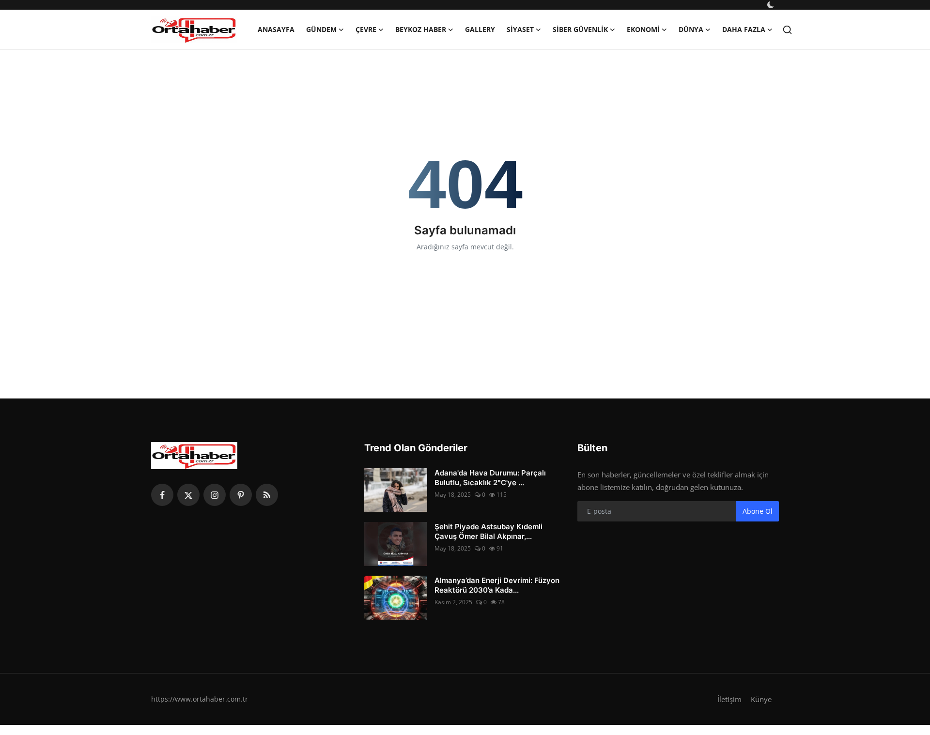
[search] (787, 30)
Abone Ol (758, 511)
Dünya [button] (691, 29)
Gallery (480, 29)
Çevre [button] (366, 29)
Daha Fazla (743, 29)
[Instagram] (214, 495)
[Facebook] (162, 495)
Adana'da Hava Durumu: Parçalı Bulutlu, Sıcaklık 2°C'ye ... (490, 477)
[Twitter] (188, 495)
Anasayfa (276, 29)
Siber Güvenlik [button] (580, 29)
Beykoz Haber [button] (420, 29)
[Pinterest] (241, 495)
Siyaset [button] (520, 29)
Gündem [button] (321, 29)
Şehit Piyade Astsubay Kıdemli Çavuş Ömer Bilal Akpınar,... (488, 531)
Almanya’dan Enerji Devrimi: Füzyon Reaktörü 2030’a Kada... (496, 585)
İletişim (729, 699)
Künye (761, 699)
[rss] (267, 495)
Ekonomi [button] (643, 29)
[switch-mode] (771, 4)
